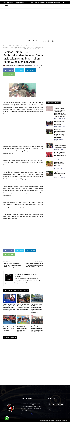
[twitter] (63, 2)
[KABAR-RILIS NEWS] (10, 408)
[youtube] (62, 404)
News (6, 5)
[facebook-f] (49, 404)
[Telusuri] (63, 6)
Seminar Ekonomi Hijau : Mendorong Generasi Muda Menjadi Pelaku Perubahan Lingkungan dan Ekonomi (9, 308)
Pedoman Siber (58, 420)
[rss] (49, 409)
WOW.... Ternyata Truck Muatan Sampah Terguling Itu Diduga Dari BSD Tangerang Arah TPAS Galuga (23, 308)
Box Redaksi (51, 420)
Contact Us (64, 420)
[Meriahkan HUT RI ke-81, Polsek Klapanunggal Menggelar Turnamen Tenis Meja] (9, 319)
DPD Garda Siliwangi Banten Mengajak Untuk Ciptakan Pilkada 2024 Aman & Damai (34, 265)
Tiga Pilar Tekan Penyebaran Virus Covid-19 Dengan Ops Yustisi (60, 173)
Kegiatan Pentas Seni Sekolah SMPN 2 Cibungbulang (59, 123)
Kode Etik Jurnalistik (40, 2)
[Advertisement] (46, 24)
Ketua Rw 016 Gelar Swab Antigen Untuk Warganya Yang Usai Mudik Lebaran (60, 146)
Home (32, 2)
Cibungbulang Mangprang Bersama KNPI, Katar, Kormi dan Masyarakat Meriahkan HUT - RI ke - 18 (37, 328)
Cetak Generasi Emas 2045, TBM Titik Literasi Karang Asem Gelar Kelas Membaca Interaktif (23, 328)
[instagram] (58, 404)
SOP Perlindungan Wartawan (53, 2)
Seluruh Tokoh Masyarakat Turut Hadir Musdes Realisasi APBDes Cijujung (12, 265)
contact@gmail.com (32, 414)
